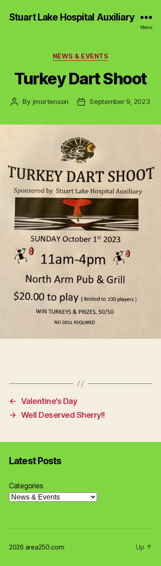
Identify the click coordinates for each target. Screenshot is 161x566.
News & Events (81, 56)
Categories (26, 485)
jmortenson (50, 101)
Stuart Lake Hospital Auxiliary (71, 17)
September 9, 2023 (119, 101)
